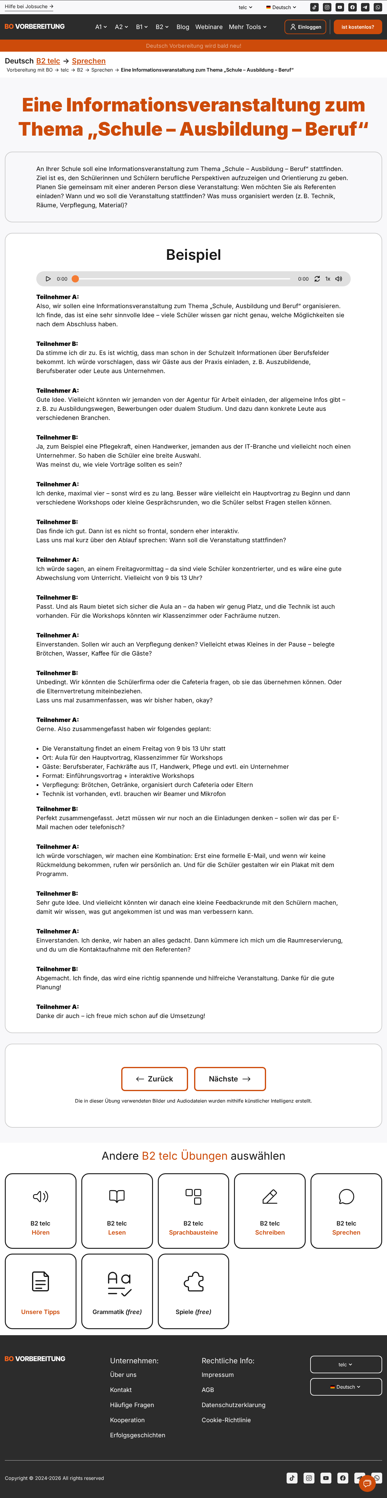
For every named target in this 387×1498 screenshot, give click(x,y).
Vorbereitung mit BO (30, 70)
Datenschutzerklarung (233, 1405)
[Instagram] (327, 7)
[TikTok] (314, 7)
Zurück (160, 1078)
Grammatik (117, 1312)
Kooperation (127, 1420)
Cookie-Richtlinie (226, 1420)
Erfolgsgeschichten (137, 1435)
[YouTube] (325, 1478)
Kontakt (121, 1389)
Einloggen (309, 27)
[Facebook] (352, 7)
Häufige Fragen (132, 1405)
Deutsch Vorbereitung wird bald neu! (193, 46)
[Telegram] (365, 7)
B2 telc (40, 1228)
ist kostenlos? (358, 27)
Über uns (123, 1374)
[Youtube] (340, 7)
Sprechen (102, 70)
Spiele (193, 1312)
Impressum (218, 1374)
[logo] (35, 27)
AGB (208, 1389)
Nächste (223, 1078)
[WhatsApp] (378, 7)
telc (65, 70)
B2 (80, 70)
